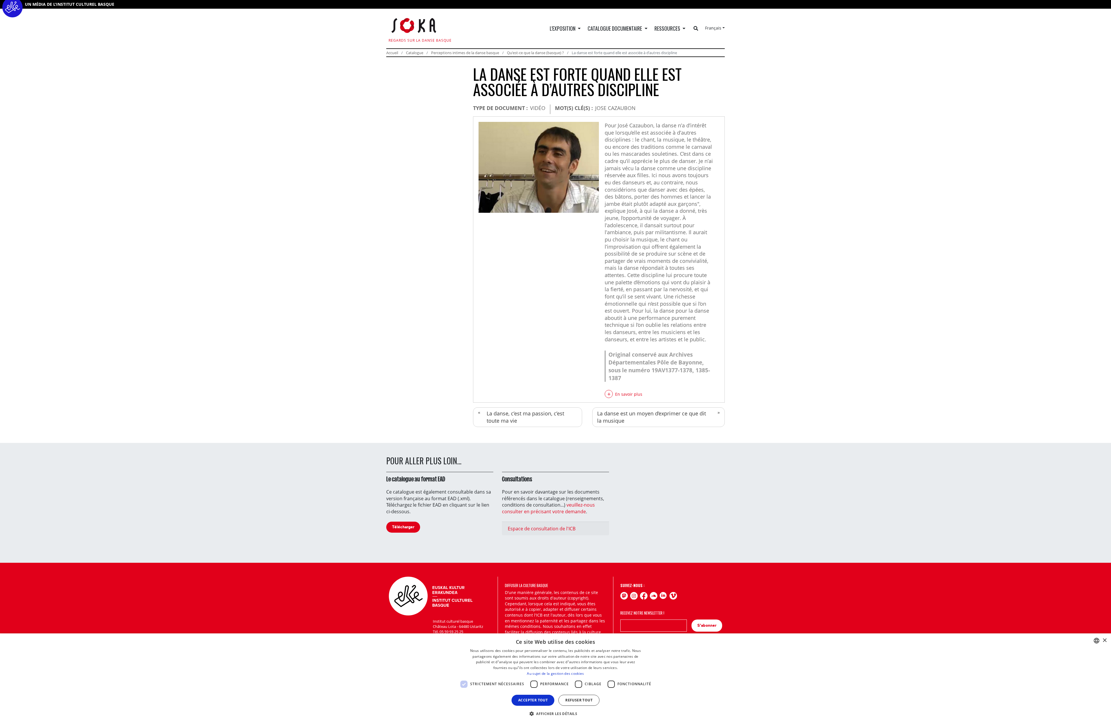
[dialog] (555, 678)
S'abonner (706, 625)
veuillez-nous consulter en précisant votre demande (548, 508)
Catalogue (414, 52)
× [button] (1104, 640)
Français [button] (713, 28)
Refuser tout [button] (579, 700)
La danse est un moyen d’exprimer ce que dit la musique (651, 417)
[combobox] (1096, 641)
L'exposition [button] (563, 28)
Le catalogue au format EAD (415, 479)
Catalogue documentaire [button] (615, 28)
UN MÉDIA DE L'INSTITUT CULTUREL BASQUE (69, 4)
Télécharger (403, 527)
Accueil (392, 52)
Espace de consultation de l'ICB (541, 528)
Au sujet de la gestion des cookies (555, 673)
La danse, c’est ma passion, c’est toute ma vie (525, 417)
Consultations (517, 479)
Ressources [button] (667, 28)
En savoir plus (628, 394)
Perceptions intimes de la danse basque (465, 52)
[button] (555, 713)
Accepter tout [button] (533, 700)
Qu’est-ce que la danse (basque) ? (535, 52)
